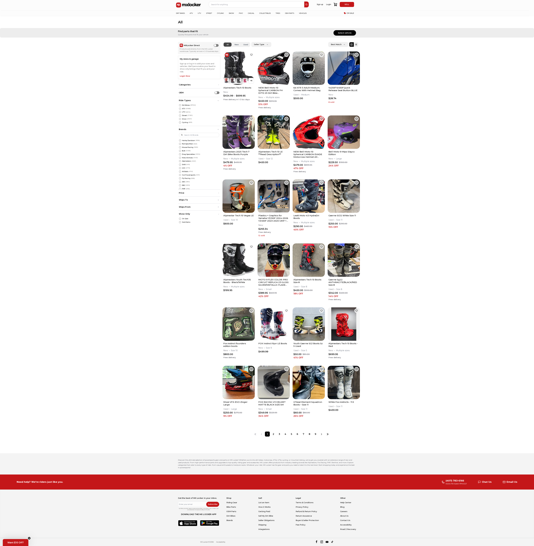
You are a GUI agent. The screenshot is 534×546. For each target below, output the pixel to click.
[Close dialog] (310, 247)
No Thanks (251, 297)
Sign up (251, 288)
